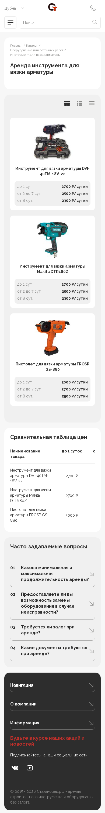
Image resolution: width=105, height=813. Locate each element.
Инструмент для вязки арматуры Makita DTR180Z (52, 269)
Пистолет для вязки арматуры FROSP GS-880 (52, 367)
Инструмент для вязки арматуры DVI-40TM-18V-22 (52, 171)
